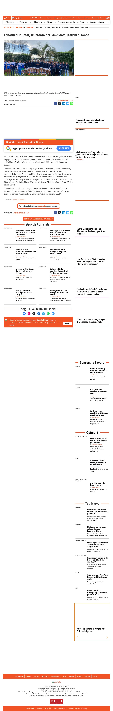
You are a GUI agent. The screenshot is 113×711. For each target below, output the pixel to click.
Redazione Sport (21, 100)
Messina (80, 18)
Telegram (18, 22)
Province (20, 27)
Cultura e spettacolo (60, 22)
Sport (76, 22)
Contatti (39, 709)
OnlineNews (80, 125)
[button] (77, 637)
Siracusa (95, 18)
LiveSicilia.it (9, 27)
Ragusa (88, 18)
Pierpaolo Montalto (97, 444)
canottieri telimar (18, 200)
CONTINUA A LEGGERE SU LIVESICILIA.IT (38, 219)
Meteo (43, 22)
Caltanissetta (67, 18)
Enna (74, 18)
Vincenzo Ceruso (96, 467)
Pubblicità (48, 709)
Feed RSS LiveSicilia (60, 709)
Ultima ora (31, 22)
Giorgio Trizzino (96, 487)
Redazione (94, 374)
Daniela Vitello (95, 417)
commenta (41, 206)
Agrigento (57, 18)
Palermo (42, 18)
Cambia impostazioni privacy (78, 709)
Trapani (102, 18)
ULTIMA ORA (34, 18)
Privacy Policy (30, 709)
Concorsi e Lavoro (91, 22)
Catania (49, 18)
